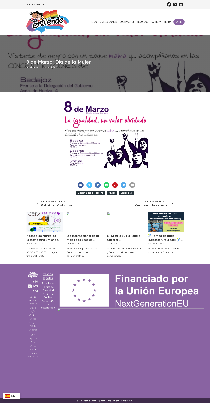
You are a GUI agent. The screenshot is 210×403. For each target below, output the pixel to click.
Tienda (167, 22)
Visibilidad (126, 192)
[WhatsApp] (106, 185)
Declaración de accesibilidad (48, 304)
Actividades (32, 67)
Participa (156, 22)
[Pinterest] (115, 185)
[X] (89, 185)
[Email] (132, 185)
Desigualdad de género (90, 192)
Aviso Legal (48, 283)
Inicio (94, 22)
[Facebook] (81, 185)
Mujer (112, 192)
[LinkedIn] (98, 185)
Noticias (30, 4)
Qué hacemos (127, 22)
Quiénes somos (108, 22)
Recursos (142, 22)
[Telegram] (123, 185)
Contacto (40, 4)
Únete (179, 22)
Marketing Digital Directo (123, 401)
